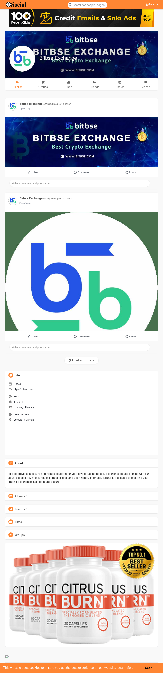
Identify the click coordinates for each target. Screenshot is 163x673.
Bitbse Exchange (58, 57)
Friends (20, 509)
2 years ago (25, 108)
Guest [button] (152, 4)
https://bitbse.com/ (23, 389)
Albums (20, 496)
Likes (18, 521)
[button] (87, 4)
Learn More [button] (125, 667)
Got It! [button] (149, 667)
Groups (20, 534)
